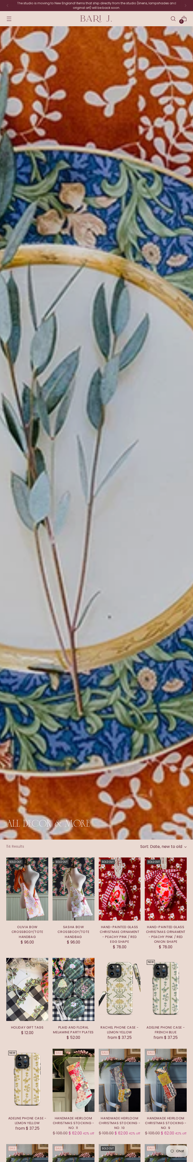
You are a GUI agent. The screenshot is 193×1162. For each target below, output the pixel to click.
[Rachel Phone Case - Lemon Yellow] (120, 989)
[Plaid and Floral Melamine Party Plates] (73, 989)
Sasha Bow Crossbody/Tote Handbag (73, 932)
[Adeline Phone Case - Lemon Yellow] (27, 1080)
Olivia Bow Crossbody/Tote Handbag (27, 932)
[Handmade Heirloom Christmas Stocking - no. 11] (73, 1080)
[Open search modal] (173, 19)
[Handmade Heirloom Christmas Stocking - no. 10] (120, 1080)
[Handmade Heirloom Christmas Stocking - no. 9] (166, 1080)
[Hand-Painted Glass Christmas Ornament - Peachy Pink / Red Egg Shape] (120, 889)
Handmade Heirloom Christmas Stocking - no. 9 (165, 1123)
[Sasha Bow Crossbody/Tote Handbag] (73, 889)
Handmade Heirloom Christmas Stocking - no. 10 (119, 1123)
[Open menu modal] (9, 19)
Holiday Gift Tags (27, 1027)
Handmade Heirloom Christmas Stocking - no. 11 (73, 1123)
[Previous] (7, 5)
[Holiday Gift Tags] (27, 989)
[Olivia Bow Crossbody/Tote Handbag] (27, 889)
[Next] (185, 5)
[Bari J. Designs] (96, 18)
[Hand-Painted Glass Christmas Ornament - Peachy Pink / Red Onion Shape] (166, 889)
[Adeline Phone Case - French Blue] (166, 989)
